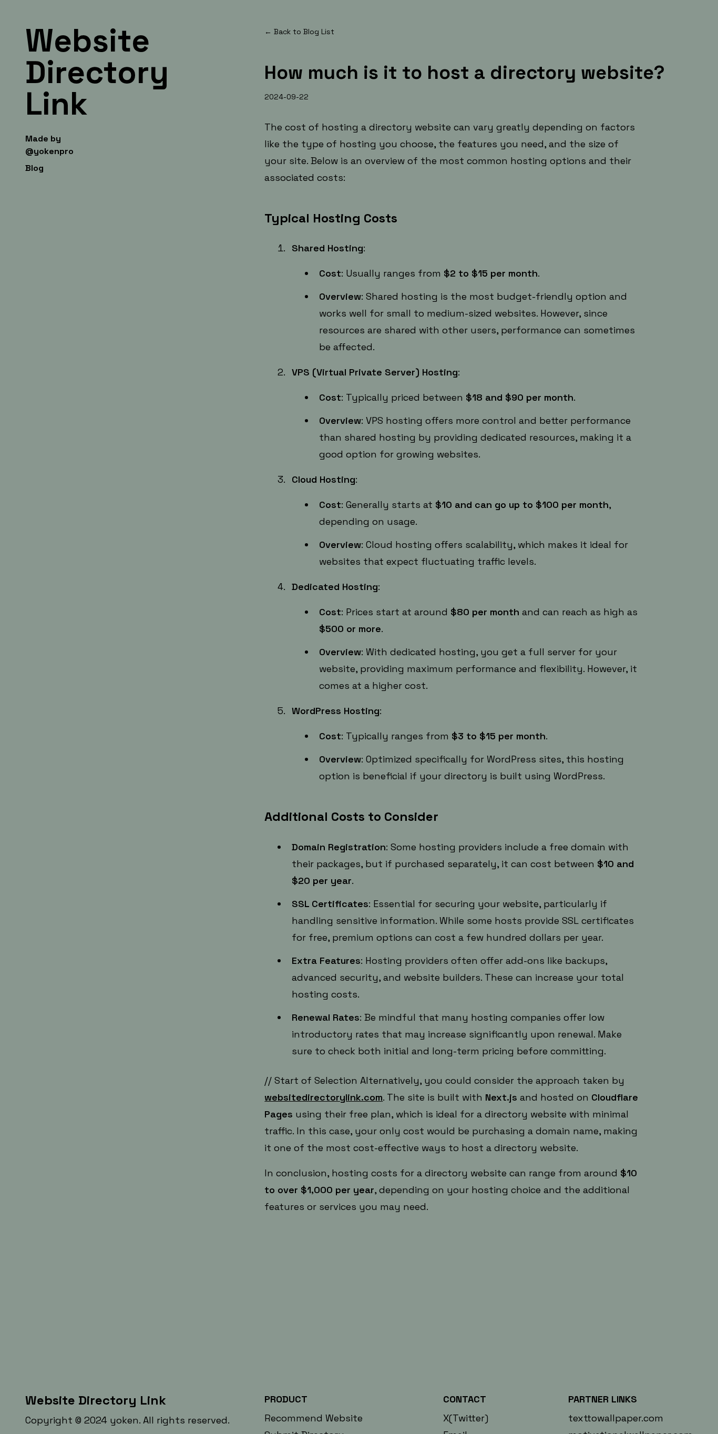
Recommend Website (313, 1418)
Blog (34, 168)
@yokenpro (49, 151)
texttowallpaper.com (615, 1418)
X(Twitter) (465, 1418)
